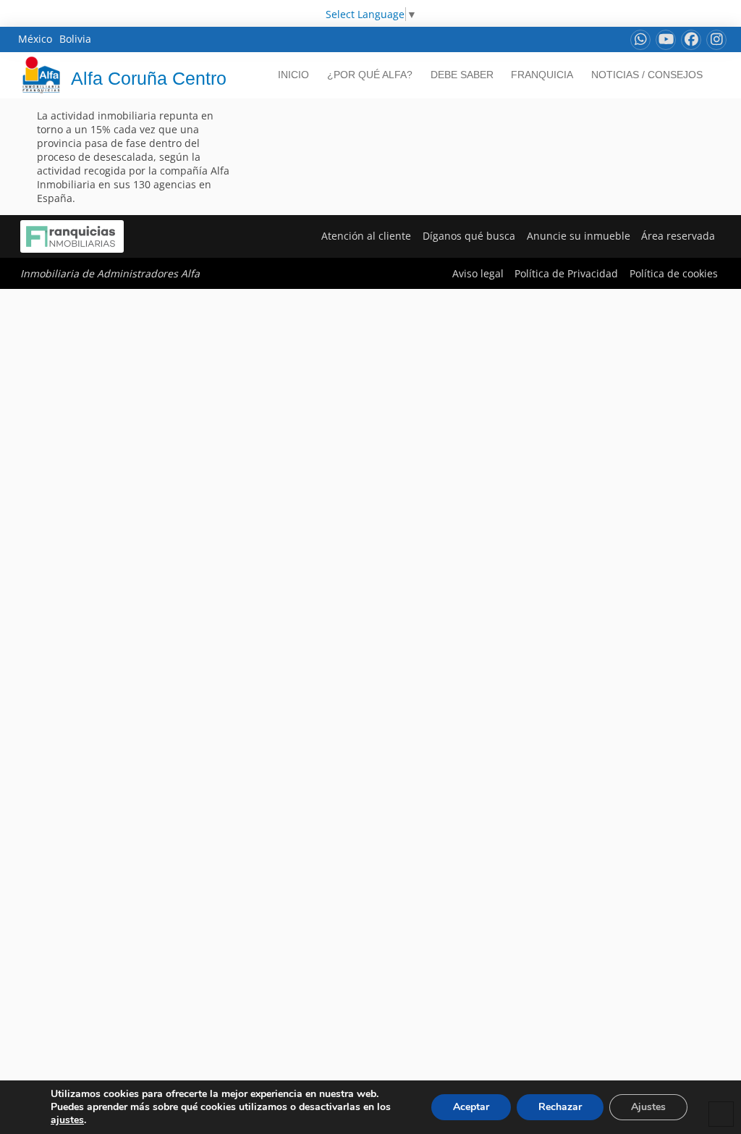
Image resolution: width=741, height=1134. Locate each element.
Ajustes (648, 1107)
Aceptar (471, 1107)
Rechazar (560, 1107)
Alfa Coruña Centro (148, 78)
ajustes (67, 1120)
